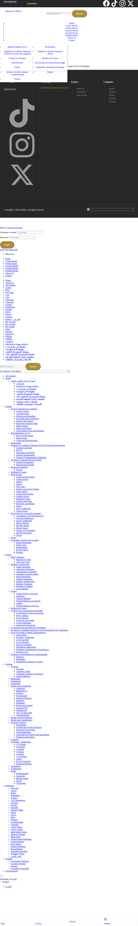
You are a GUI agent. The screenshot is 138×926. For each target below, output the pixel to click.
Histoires (20, 657)
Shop (3, 924)
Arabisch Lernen (23, 671)
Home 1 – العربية (12, 319)
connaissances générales (26, 572)
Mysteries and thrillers (25, 504)
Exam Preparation (23, 542)
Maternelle (20, 659)
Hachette (14, 807)
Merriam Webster (18, 834)
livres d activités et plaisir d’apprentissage (28, 632)
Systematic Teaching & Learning (25, 540)
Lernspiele (20, 776)
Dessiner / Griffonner (25, 637)
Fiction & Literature (19, 467)
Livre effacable (22, 642)
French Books (11, 263)
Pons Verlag (16, 844)
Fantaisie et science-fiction (27, 574)
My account (10, 322)
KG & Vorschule (23, 761)
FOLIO (14, 805)
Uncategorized (11, 871)
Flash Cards (21, 545)
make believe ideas (19, 832)
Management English (25, 465)
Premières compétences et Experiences (32, 649)
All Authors (10, 285)
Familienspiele (22, 773)
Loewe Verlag (17, 829)
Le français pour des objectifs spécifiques (28, 628)
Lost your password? (9, 249)
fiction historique (23, 577)
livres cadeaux (22, 615)
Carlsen (14, 798)
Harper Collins (17, 810)
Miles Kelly (16, 837)
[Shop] (2, 919)
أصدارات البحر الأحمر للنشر (23, 381)
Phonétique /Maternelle (26, 647)
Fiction (14, 591)
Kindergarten (21, 547)
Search (79, 14)
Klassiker (20, 700)
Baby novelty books (24, 436)
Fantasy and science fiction (27, 489)
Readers (19, 552)
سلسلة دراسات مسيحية (26, 401)
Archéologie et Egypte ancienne (29, 613)
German (8, 317)
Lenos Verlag (16, 827)
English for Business (25, 462)
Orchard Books (17, 842)
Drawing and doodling (25, 416)
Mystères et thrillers (24, 586)
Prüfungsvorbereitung (25, 737)
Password (5, 237)
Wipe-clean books (23, 428)
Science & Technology (26, 530)
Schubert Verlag (17, 854)
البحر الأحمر (16, 856)
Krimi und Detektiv (24, 705)
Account (38, 924)
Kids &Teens (16, 474)
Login (7, 245)
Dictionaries (16, 443)
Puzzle (19, 781)
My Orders (10, 327)
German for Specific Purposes (29, 727)
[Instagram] (122, 3)
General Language (24, 448)
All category (10, 376)
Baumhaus (15, 795)
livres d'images (22, 618)
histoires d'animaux (24, 584)
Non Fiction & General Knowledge (26, 513)
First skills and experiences (27, 418)
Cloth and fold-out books (26, 440)
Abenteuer (20, 688)
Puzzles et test (22, 652)
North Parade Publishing (21, 839)
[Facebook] (106, 3)
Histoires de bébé (23, 559)
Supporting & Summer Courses (29, 662)
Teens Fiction (22, 511)
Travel (19, 535)
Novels (19, 470)
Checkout (9, 300)
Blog (7, 290)
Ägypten (14, 666)
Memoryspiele (22, 778)
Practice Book (22, 550)
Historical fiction (23, 499)
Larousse (14, 824)
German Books (11, 266)
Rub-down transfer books (27, 423)
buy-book (9, 292)
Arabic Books (11, 261)
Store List (9, 334)
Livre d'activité (22, 640)
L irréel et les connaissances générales (27, 611)
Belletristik (15, 679)
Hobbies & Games (19, 472)
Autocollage (21, 635)
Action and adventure (25, 477)
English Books (11, 271)
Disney (19, 484)
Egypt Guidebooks (24, 521)
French (8, 314)
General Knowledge (24, 494)
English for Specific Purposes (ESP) (26, 460)
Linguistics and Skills (25, 453)
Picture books (22, 528)
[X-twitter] (130, 3)
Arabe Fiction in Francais (27, 594)
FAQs (8, 312)
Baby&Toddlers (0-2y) (20, 433)
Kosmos (14, 820)
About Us (9, 273)
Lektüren (14, 739)
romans (19, 603)
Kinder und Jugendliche (21, 686)
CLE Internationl (18, 800)
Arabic (8, 287)
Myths (19, 506)
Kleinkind (20, 703)
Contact (8, 276)
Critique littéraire (23, 598)
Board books (21, 438)
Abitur (19, 759)
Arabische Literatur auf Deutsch (29, 674)
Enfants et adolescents (20, 564)
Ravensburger (17, 849)
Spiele (13, 771)
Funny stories (22, 491)
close (14, 879)
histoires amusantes (24, 579)
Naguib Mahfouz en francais (28, 601)
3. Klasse (20, 752)
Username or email (9, 232)
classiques (20, 596)
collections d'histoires (25, 569)
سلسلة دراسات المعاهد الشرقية (19, 357)
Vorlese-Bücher (22, 715)
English (8, 309)
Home (8, 259)
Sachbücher (16, 766)
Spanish (8, 331)
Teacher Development (25, 455)
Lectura (14, 866)
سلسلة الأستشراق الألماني (17, 351)
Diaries (19, 482)
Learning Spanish (18, 864)
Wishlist (107, 924)
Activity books (22, 411)
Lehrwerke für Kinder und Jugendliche (32, 735)
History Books (22, 523)
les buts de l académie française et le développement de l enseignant (39, 630)
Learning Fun (22, 708)
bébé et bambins (18, 557)
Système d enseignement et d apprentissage (29, 654)
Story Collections (23, 508)
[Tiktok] (114, 3)
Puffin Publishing (18, 846)
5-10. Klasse (21, 756)
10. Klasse (20, 747)
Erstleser (19, 693)
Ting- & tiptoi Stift (24, 713)
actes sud (14, 788)
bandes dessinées (23, 567)
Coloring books (22, 414)
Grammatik (15, 683)
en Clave (14, 803)
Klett (13, 817)
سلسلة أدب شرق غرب (15, 346)
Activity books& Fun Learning (24, 409)
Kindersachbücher (24, 698)
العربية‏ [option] (8, 886)
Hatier (13, 812)
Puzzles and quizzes (24, 421)
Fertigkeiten (21, 725)
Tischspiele (21, 783)
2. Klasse (20, 749)
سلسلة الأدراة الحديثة (14, 349)
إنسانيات (9, 341)
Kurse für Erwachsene (25, 730)
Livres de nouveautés (25, 620)
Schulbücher (16, 769)
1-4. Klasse (21, 744)
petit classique (22, 589)
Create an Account (14, 228)
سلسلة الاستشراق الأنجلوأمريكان (19, 354)
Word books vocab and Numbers (30, 431)
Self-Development (24, 533)
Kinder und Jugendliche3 (21, 720)
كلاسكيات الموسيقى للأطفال (18, 359)
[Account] (36, 919)
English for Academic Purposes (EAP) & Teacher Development (38, 445)
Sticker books (22, 426)
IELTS (19, 450)
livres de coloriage (24, 645)
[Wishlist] (105, 919)
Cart (7, 295)
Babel (13, 793)
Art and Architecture (25, 518)
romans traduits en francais (27, 606)
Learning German (18, 722)
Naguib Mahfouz (23, 676)
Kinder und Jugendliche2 (21, 718)
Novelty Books (22, 525)
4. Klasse (20, 754)
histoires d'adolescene (25, 581)
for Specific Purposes (20, 861)
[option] (71, 886)
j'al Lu (13, 815)
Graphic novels (22, 496)
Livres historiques (23, 623)
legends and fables (24, 501)
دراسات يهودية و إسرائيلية (16, 344)
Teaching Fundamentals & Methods (31, 457)
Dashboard (10, 307)
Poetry (13, 538)
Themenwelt (21, 710)
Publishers (9, 786)
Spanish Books (11, 268)
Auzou (14, 790)
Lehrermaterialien (23, 732)
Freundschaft (21, 696)
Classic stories (22, 479)
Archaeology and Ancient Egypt (30, 516)
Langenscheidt (17, 822)
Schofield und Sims (19, 851)
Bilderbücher (21, 691)
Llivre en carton (23, 562)
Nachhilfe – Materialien (21, 742)
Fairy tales (20, 487)
